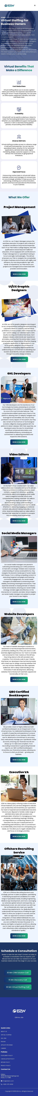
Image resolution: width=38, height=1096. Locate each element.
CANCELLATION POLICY (7, 1059)
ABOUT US (4, 1031)
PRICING (3, 1041)
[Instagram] (16, 1022)
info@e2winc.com (8, 1081)
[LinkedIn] (21, 1022)
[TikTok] (26, 1022)
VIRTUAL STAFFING (6, 1035)
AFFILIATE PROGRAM (7, 1045)
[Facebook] (11, 1022)
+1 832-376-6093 (8, 1084)
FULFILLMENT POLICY (7, 1055)
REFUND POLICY (5, 1062)
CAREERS (3, 1048)
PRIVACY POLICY (6, 1065)
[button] (34, 5)
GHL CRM (3, 1038)
